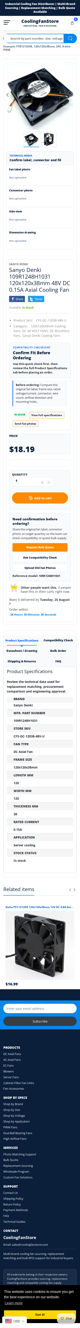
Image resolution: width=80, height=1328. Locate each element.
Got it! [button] (40, 1314)
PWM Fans (10, 1127)
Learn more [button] (14, 1303)
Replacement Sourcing (18, 1166)
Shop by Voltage (14, 1116)
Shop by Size (11, 1110)
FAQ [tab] (58, 661)
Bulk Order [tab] (58, 651)
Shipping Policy (13, 1199)
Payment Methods (15, 1210)
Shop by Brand (13, 1104)
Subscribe (40, 1021)
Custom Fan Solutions (17, 1177)
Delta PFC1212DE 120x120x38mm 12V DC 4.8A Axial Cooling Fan (40, 907)
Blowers (8, 1071)
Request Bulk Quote (40, 547)
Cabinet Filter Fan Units (18, 1083)
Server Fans (11, 1077)
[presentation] (70, 889)
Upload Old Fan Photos (40, 568)
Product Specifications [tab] (22, 640)
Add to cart (43, 498)
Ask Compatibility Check (40, 557)
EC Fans (8, 1065)
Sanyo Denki (18, 264)
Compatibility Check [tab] (58, 640)
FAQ (6, 1216)
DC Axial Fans (12, 1054)
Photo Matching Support (19, 1154)
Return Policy (12, 1204)
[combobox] (14, 1321)
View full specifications (46, 415)
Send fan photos (25, 424)
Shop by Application (16, 1121)
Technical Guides (14, 1222)
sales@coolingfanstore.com (30, 1245)
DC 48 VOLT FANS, (35, 331)
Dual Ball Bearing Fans (17, 1133)
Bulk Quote (10, 1160)
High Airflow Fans (14, 1139)
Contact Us (10, 1193)
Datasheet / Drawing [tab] (22, 651)
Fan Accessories (13, 1089)
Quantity (20, 474)
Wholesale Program (16, 1171)
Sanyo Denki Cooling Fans (41, 335)
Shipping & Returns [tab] (22, 661)
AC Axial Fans (12, 1060)
